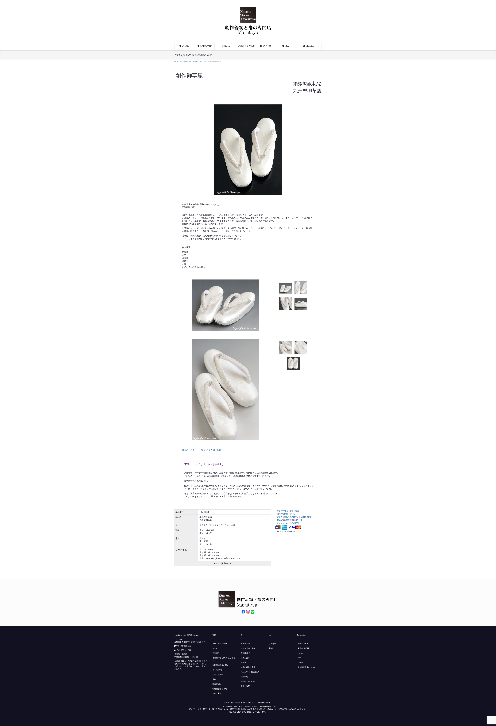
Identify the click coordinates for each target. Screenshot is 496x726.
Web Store (186, 46)
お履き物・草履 (213, 450)
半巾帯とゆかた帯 (248, 681)
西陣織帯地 (245, 653)
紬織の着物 (217, 693)
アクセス (267, 46)
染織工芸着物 (217, 675)
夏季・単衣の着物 (219, 643)
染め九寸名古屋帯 (248, 648)
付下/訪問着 (217, 670)
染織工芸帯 (245, 658)
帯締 (271, 648)
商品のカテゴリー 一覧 (193, 450)
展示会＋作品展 (247, 46)
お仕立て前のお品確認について (289, 520)
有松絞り (216, 653)
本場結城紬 (217, 684)
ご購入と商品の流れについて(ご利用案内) (294, 517)
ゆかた (215, 648)
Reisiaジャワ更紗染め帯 (250, 672)
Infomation (309, 46)
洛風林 (243, 662)
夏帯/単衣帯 (245, 643)
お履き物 (272, 643)
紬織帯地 (244, 677)
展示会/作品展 (303, 648)
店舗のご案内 (206, 46)
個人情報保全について (286, 514)
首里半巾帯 (245, 686)
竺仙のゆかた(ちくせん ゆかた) (223, 659)
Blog (287, 46)
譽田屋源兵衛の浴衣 (220, 665)
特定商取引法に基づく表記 (288, 511)
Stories (227, 46)
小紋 (214, 679)
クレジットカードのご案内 (288, 523)
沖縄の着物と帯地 (219, 689)
